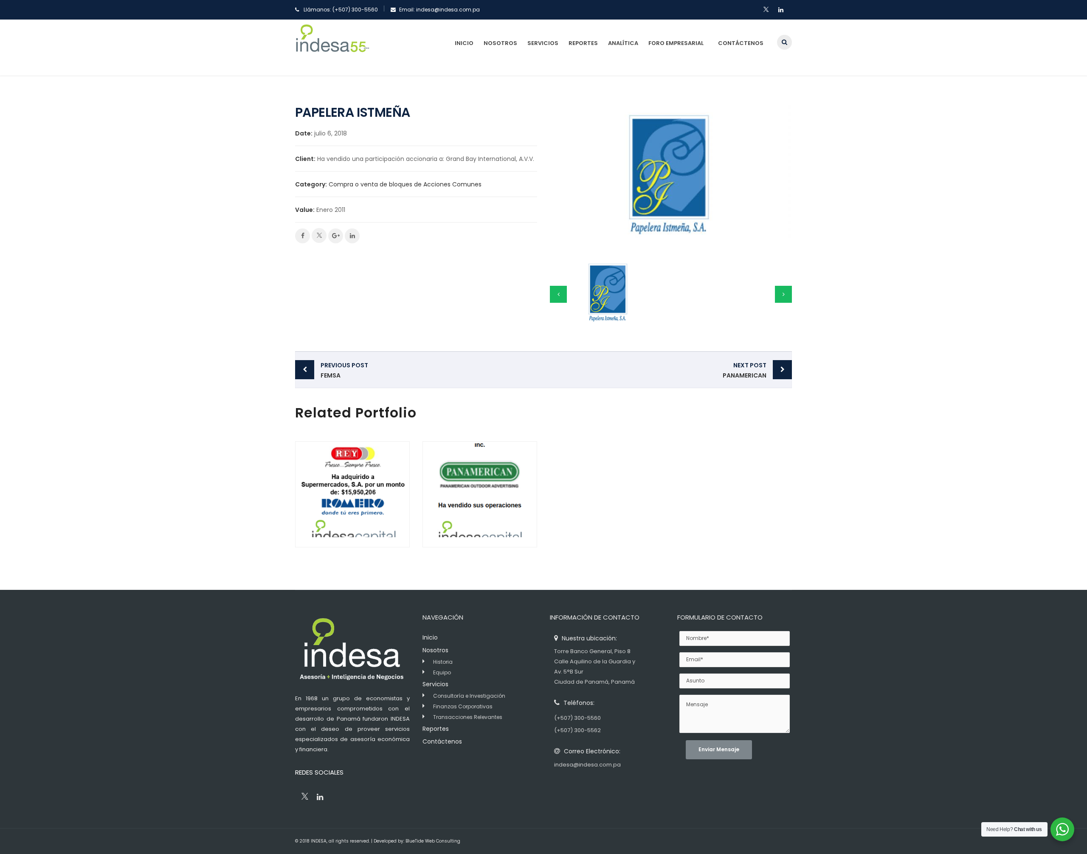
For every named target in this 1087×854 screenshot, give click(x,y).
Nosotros (500, 43)
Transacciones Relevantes (467, 717)
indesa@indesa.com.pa (448, 9)
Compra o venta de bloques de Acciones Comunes (405, 184)
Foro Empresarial (676, 43)
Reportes (583, 43)
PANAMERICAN (744, 370)
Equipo (442, 672)
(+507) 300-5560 (355, 9)
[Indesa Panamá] (332, 47)
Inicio (464, 43)
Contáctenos (740, 43)
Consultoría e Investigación (469, 695)
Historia (443, 661)
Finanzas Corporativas (463, 706)
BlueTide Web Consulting (433, 841)
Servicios (542, 43)
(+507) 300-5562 (577, 730)
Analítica (623, 43)
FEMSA (344, 370)
